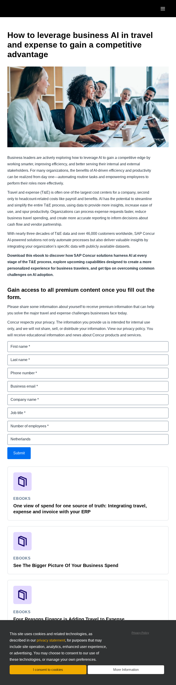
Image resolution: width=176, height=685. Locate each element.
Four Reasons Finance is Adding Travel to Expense (68, 619)
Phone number (20, 370)
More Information (126, 670)
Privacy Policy (140, 632)
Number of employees (26, 423)
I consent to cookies (48, 670)
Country (14, 437)
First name (16, 344)
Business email (20, 383)
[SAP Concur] (28, 8)
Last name (16, 357)
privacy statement (51, 640)
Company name (21, 397)
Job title (14, 410)
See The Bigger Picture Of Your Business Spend (65, 565)
